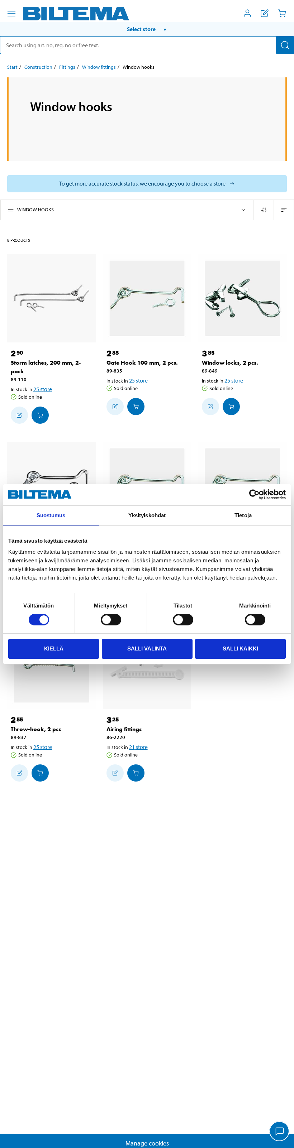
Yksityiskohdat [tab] (147, 515)
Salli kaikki (240, 648)
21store (138, 746)
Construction (38, 67)
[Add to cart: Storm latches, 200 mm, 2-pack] (40, 415)
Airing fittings (124, 729)
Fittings (67, 67)
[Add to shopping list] (19, 415)
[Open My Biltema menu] (247, 13)
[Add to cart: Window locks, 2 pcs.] (231, 406)
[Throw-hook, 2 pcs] (51, 665)
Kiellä (53, 648)
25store (42, 389)
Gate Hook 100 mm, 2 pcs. (142, 362)
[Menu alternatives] (11, 14)
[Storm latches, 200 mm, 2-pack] (51, 298)
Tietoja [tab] (243, 515)
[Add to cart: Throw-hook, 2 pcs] (40, 773)
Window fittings (99, 67)
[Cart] (281, 13)
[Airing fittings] (147, 665)
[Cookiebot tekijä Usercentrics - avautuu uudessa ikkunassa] (254, 494)
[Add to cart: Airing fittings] (135, 773)
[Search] (285, 45)
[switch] (111, 619)
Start (12, 67)
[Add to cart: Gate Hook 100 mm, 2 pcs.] (135, 406)
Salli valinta (147, 648)
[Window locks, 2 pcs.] (242, 298)
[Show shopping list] (264, 13)
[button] (147, 29)
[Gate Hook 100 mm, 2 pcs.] (147, 298)
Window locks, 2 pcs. (230, 362)
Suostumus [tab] (51, 515)
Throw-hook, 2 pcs (36, 729)
